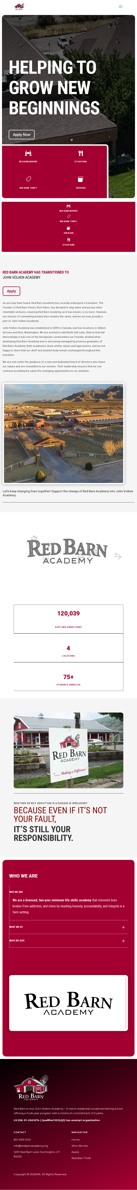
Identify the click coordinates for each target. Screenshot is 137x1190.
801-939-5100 (22, 1139)
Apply (11, 291)
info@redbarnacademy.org (31, 1145)
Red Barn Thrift (81, 1158)
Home (76, 1139)
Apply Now (21, 135)
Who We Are (80, 1145)
